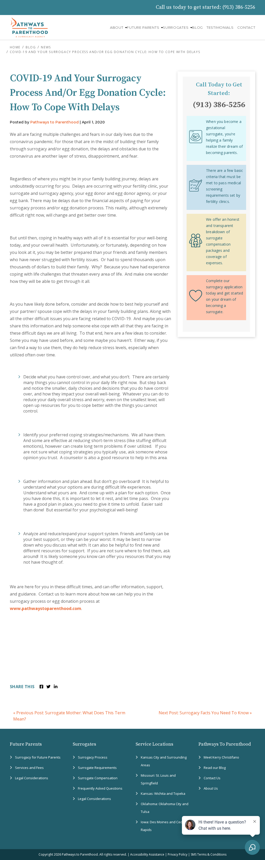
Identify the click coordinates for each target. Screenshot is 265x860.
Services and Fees (29, 767)
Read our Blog (215, 767)
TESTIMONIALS (220, 27)
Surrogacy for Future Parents (38, 757)
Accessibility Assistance (147, 854)
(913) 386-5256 (238, 7)
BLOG (197, 27)
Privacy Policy (177, 854)
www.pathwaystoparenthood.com (45, 608)
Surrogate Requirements (97, 767)
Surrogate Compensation (97, 778)
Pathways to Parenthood (54, 122)
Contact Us (212, 778)
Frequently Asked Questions (100, 788)
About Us (211, 788)
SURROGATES (175, 27)
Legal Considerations (31, 778)
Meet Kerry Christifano (221, 757)
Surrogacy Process (92, 757)
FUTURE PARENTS (143, 27)
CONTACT (246, 27)
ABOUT (116, 27)
